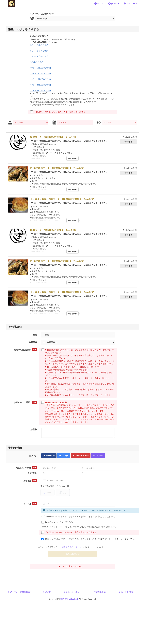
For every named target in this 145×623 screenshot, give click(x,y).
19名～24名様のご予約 (40, 85)
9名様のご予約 (36, 62)
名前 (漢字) (32, 473)
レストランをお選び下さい (42, 13)
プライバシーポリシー (73, 592)
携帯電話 (30, 480)
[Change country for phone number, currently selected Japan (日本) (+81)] (44, 480)
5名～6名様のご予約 (39, 50)
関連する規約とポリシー (72, 547)
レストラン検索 (126, 592)
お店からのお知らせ (39, 36)
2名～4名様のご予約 (39, 45)
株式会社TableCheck (69, 599)
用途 (35, 334)
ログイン (33, 456)
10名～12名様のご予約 (40, 67)
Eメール (30, 503)
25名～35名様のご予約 (40, 90)
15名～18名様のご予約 (40, 79)
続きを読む (72, 158)
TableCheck (98, 455)
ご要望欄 (33, 429)
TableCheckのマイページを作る (59, 522)
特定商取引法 (100, 592)
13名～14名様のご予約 (40, 73)
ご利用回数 (32, 342)
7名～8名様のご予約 (39, 56)
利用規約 (47, 592)
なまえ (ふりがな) (26, 467)
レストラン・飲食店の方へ (20, 592)
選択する (128, 142)
